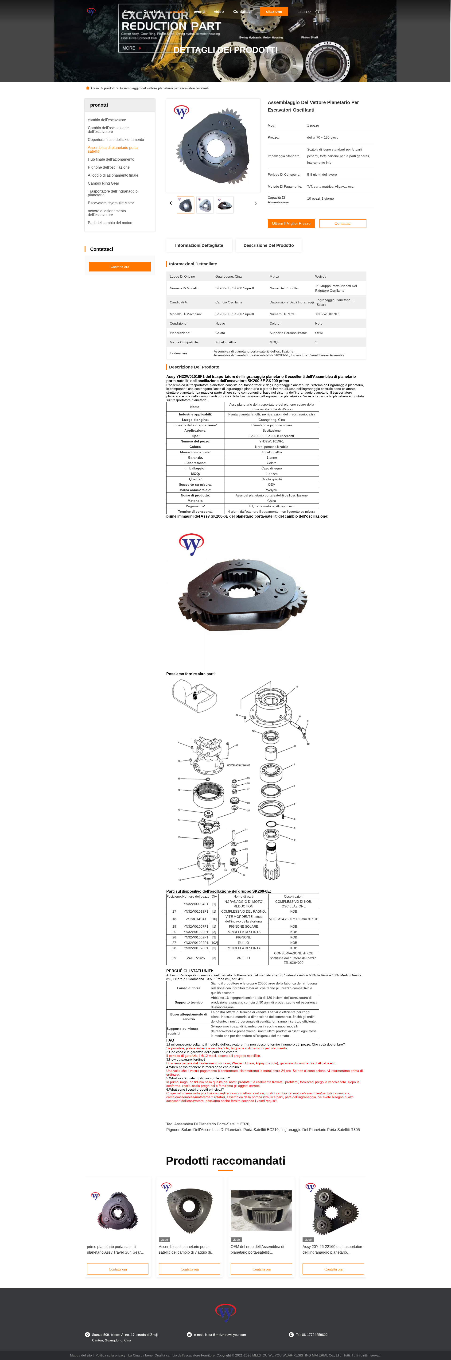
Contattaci (242, 12)
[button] (93, 1221)
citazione (274, 12)
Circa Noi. (152, 12)
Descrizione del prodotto (269, 245)
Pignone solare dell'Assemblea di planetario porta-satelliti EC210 (222, 1130)
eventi (199, 12)
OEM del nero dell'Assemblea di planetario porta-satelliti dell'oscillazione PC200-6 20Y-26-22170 (259, 1250)
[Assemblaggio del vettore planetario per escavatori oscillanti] (213, 146)
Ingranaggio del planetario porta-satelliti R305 (320, 1130)
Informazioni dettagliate (199, 245)
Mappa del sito (81, 1355)
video (219, 12)
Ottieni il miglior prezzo (291, 223)
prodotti (177, 12)
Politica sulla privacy (110, 1355)
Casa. (129, 12)
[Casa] (91, 12)
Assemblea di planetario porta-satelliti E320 (211, 1124)
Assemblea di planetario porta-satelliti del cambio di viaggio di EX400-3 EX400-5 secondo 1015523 (189, 1250)
